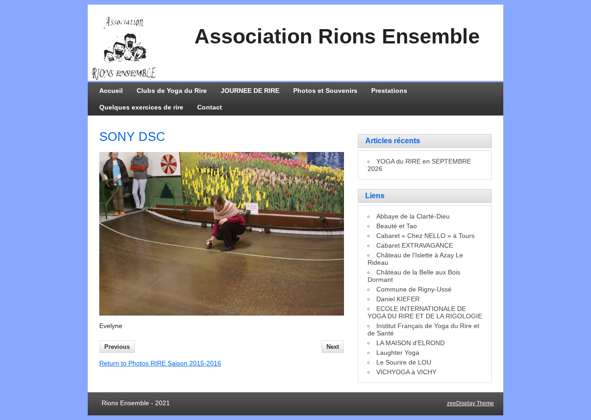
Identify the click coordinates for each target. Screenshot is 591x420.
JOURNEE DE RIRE (250, 90)
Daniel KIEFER (398, 299)
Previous (117, 346)
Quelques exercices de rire (141, 107)
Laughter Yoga (397, 352)
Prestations (389, 90)
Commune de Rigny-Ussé (414, 289)
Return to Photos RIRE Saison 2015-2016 (160, 363)
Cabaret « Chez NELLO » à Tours (425, 235)
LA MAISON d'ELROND (410, 343)
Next (332, 346)
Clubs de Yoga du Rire (172, 90)
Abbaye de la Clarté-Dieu (413, 216)
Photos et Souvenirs (325, 90)
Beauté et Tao (396, 226)
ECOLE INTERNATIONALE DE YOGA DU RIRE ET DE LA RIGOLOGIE (425, 312)
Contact (209, 107)
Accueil (111, 90)
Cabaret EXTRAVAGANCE (414, 245)
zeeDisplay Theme (470, 403)
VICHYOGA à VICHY (406, 372)
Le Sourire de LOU (403, 362)
